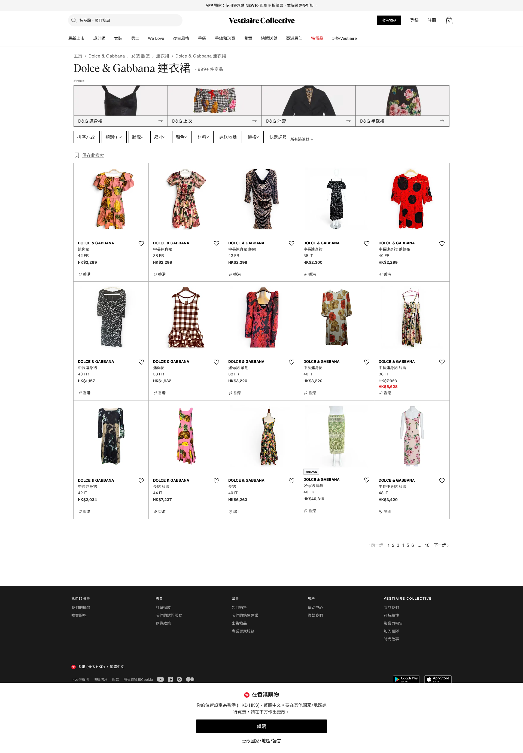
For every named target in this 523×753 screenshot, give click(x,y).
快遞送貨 (269, 38)
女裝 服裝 (140, 56)
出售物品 (389, 20)
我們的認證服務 (169, 615)
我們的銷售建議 (245, 615)
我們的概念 (80, 608)
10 (427, 545)
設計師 (99, 38)
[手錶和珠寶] (240, 38)
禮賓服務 (79, 615)
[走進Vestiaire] (361, 38)
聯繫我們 (315, 615)
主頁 (78, 56)
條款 (115, 679)
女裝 (118, 38)
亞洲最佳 (294, 38)
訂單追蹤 (163, 608)
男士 (135, 38)
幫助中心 (315, 608)
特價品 (317, 38)
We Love (156, 38)
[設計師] (110, 38)
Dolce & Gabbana (107, 56)
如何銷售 (239, 608)
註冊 (431, 20)
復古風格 (181, 38)
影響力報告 (393, 623)
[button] (449, 20)
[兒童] (256, 38)
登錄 (414, 20)
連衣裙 (162, 56)
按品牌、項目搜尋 (95, 20)
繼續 (261, 726)
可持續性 (391, 615)
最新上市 (76, 38)
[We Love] (168, 38)
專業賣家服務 (243, 631)
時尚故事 (391, 639)
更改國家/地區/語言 (261, 740)
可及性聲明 (80, 679)
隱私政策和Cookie (138, 679)
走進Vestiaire (344, 38)
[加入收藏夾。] (141, 243)
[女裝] (126, 38)
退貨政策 (163, 623)
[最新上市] (89, 38)
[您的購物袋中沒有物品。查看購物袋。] (449, 20)
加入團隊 (391, 631)
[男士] (143, 38)
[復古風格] (193, 38)
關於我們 (391, 608)
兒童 (248, 38)
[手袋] (210, 38)
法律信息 (100, 679)
